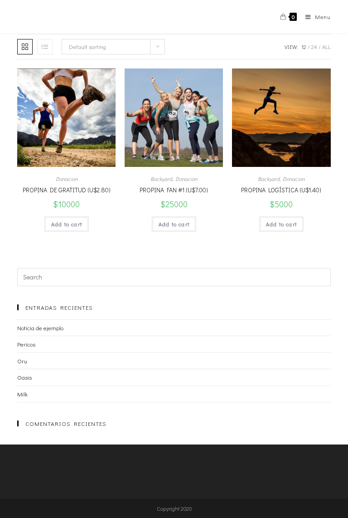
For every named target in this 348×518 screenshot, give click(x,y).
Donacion (66, 178)
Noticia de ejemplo (40, 328)
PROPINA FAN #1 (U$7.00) (174, 190)
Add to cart (66, 224)
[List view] (45, 46)
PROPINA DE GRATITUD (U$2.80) (67, 190)
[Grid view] (25, 46)
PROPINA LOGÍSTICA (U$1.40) (281, 190)
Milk (22, 394)
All (326, 46)
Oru (22, 361)
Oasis (24, 377)
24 (314, 46)
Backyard (161, 178)
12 (303, 46)
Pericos (26, 344)
